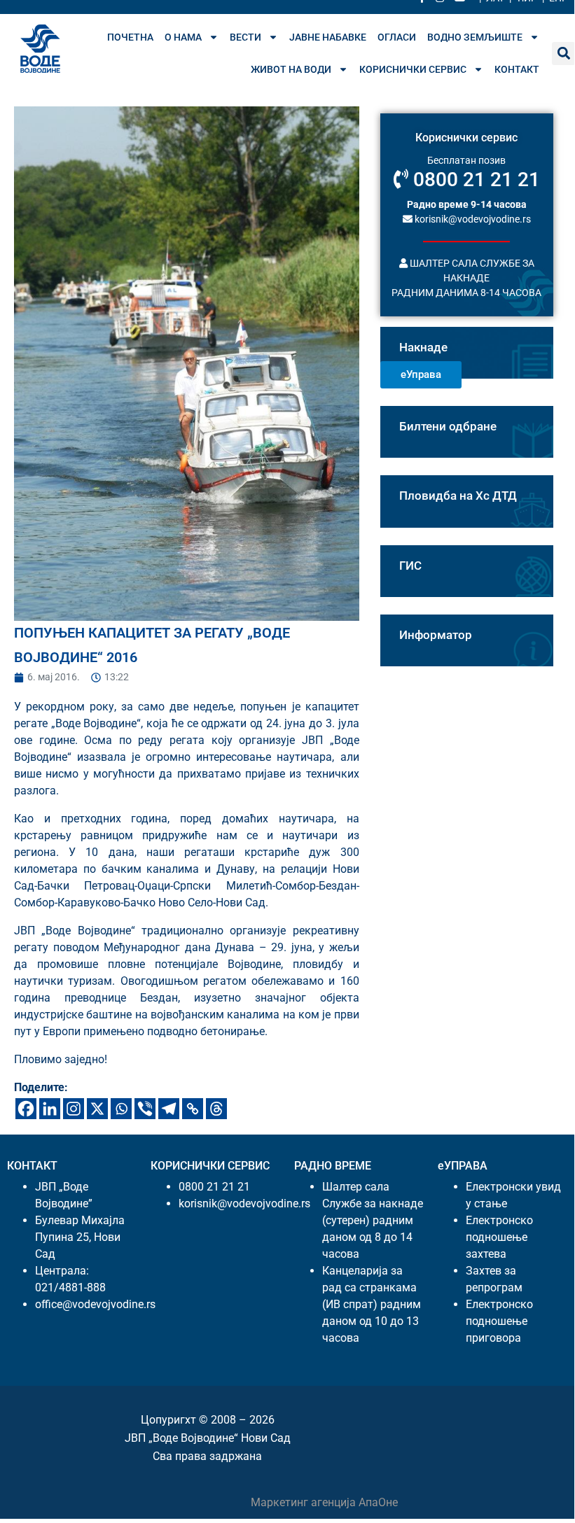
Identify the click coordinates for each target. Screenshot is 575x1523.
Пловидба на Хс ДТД (458, 496)
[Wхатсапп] (121, 1108)
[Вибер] (144, 1108)
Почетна (130, 37)
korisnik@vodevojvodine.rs (472, 219)
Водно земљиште (474, 37)
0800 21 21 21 (474, 179)
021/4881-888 (70, 1287)
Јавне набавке (327, 37)
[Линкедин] (49, 1108)
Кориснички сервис (412, 69)
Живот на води (291, 69)
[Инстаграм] (73, 1108)
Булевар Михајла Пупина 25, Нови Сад (80, 1237)
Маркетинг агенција (305, 1502)
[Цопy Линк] (192, 1108)
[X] (97, 1108)
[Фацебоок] (25, 1108)
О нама (183, 37)
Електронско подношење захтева (499, 1237)
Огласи (396, 37)
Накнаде (423, 347)
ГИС (410, 566)
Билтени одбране (448, 426)
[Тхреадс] (216, 1108)
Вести (245, 37)
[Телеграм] (168, 1108)
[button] (563, 53)
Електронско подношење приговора (499, 1321)
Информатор (435, 635)
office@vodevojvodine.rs (95, 1304)
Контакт (516, 69)
